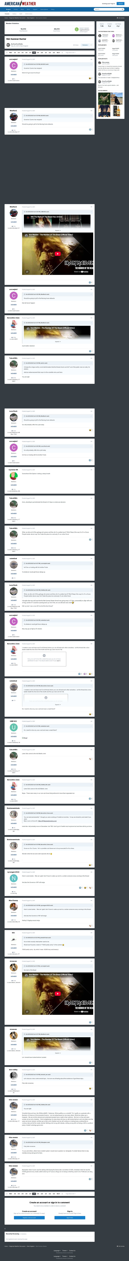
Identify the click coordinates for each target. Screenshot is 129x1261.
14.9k (14, 980)
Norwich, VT (16, 954)
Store (28, 9)
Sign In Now (70, 1217)
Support (35, 9)
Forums (7, 14)
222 (50, 52)
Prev (10, 52)
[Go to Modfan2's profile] (14, 117)
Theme (64, 1250)
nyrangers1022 (13, 872)
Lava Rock (13, 411)
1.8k (14, 740)
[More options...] (91, 59)
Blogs (22, 9)
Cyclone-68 (13, 470)
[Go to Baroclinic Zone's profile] (14, 324)
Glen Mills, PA (16, 921)
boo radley (13, 1070)
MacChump (13, 900)
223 (54, 52)
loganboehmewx (84, 30)
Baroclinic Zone (13, 318)
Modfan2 (13, 111)
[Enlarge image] (51, 853)
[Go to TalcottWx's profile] (14, 364)
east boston (16, 80)
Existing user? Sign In (108, 3)
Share (76, 45)
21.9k (14, 1089)
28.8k (14, 377)
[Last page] (62, 53)
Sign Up (120, 3)
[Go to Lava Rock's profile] (14, 417)
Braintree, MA (16, 491)
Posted (28, 59)
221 (46, 52)
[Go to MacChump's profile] (14, 907)
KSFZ (16, 339)
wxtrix (42, 363)
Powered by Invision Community (64, 1252)
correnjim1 (13, 59)
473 (14, 578)
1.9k (14, 891)
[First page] (7, 53)
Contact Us (72, 1250)
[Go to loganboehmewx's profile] (77, 29)
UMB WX (43, 211)
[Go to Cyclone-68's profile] (14, 476)
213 (15, 52)
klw (13, 933)
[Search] (122, 9)
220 (42, 52)
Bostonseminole (13, 808)
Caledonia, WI (16, 742)
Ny (16, 893)
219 (38, 52)
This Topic (115, 9)
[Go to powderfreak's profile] (99, 40)
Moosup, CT (16, 1121)
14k (14, 827)
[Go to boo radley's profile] (14, 1076)
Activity (16, 9)
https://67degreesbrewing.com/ (47, 821)
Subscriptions (44, 9)
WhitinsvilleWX (120, 35)
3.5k (14, 130)
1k (14, 79)
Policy (52, 9)
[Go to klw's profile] (14, 939)
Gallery (14, 14)
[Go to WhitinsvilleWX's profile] (113, 35)
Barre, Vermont (16, 982)
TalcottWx (13, 358)
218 (34, 52)
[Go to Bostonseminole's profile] (14, 814)
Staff (20, 14)
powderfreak (44, 937)
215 (22, 52)
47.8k (14, 337)
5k (14, 952)
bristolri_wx (44, 1074)
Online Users (28, 14)
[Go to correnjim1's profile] (14, 65)
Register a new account (29, 1217)
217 (30, 52)
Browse (8, 9)
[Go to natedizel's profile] (14, 565)
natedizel (13, 558)
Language (57, 1250)
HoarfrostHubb (18, 44)
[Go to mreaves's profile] (14, 967)
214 (19, 52)
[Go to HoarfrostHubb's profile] (8, 45)
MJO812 (43, 64)
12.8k (14, 430)
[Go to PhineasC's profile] (99, 35)
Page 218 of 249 (70, 52)
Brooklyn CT (16, 132)
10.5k (14, 920)
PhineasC (105, 35)
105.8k (14, 1119)
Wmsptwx (44, 1142)
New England (24, 46)
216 (26, 52)
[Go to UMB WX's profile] (14, 727)
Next (58, 52)
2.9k (14, 489)
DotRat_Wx (44, 590)
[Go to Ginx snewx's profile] (14, 1106)
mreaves (13, 961)
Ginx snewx (13, 1100)
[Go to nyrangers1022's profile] (14, 878)
